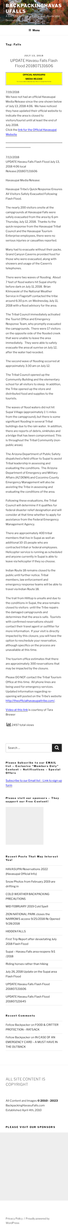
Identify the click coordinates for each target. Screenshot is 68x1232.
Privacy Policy (14, 1218)
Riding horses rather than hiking (27, 964)
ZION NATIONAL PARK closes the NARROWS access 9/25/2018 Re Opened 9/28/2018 (33, 918)
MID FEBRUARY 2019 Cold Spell (27, 906)
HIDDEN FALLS (16, 931)
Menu (36, 30)
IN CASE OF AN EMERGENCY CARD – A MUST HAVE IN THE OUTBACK (32, 1042)
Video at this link (17, 710)
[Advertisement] (24, 826)
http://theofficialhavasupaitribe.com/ (30, 700)
